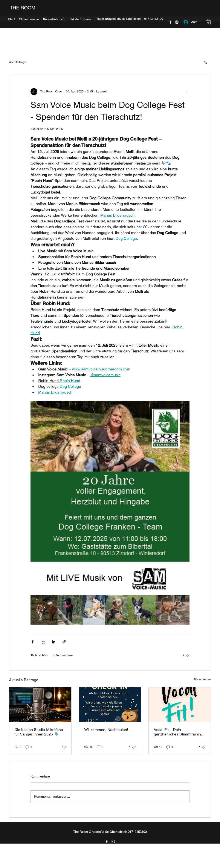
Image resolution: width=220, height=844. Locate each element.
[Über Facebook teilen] (33, 642)
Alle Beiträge (17, 62)
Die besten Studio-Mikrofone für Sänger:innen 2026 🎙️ (38, 731)
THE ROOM (22, 8)
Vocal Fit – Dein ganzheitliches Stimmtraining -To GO (179, 731)
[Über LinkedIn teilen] (54, 642)
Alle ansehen (202, 679)
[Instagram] (113, 841)
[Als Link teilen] (64, 642)
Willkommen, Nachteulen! (106, 729)
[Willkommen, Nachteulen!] (110, 704)
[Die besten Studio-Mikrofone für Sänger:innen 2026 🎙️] (40, 704)
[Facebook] (107, 841)
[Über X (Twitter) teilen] (43, 642)
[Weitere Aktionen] (186, 91)
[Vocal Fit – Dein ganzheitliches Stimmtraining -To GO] (180, 704)
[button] (205, 62)
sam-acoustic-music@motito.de (119, 18)
